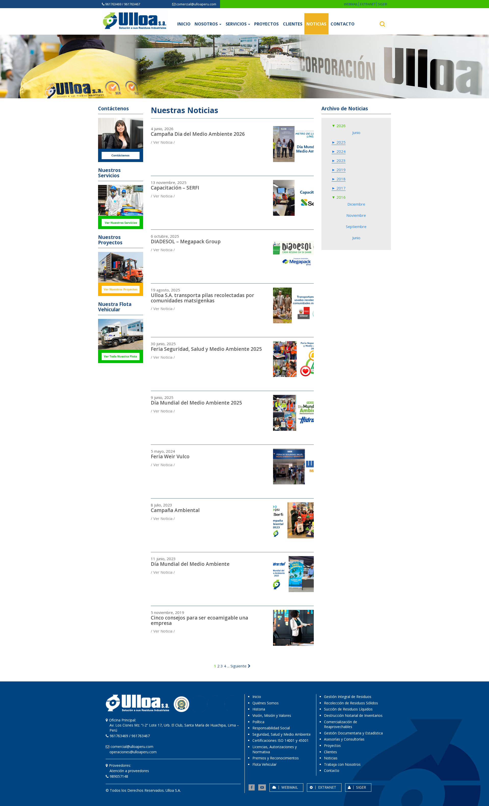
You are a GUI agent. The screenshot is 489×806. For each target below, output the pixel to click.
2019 (340, 169)
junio (356, 132)
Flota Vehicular (264, 764)
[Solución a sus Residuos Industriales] (135, 20)
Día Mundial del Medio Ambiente (190, 564)
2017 (340, 188)
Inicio (184, 24)
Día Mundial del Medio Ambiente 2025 (196, 402)
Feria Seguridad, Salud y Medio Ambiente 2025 (206, 349)
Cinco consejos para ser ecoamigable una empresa (199, 620)
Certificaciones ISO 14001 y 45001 (280, 740)
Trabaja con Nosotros (342, 764)
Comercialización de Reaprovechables (340, 724)
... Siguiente (237, 665)
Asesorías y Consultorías (344, 739)
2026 (340, 125)
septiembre (356, 226)
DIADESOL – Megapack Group (186, 241)
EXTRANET (368, 4)
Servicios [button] (237, 24)
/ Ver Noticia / (163, 142)
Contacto (343, 24)
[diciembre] (356, 200)
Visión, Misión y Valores (271, 715)
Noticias (316, 24)
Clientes (292, 24)
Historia (258, 709)
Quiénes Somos (265, 703)
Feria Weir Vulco (170, 456)
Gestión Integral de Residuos (347, 696)
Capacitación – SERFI (175, 187)
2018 (340, 178)
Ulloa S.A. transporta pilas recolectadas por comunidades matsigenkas (202, 298)
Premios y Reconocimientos (275, 758)
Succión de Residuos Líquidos (348, 709)
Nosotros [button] (207, 24)
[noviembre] (356, 211)
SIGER (382, 4)
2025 (340, 142)
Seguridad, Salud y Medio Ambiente (281, 734)
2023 (340, 160)
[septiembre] (356, 222)
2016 (340, 197)
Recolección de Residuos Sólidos (351, 703)
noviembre (356, 215)
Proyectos (266, 24)
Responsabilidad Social (271, 728)
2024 (340, 151)
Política (258, 721)
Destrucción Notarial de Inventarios (353, 715)
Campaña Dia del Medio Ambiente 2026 (198, 134)
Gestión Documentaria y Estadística (353, 733)
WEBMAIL (351, 4)
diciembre (356, 204)
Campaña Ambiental (175, 510)
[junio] (356, 128)
